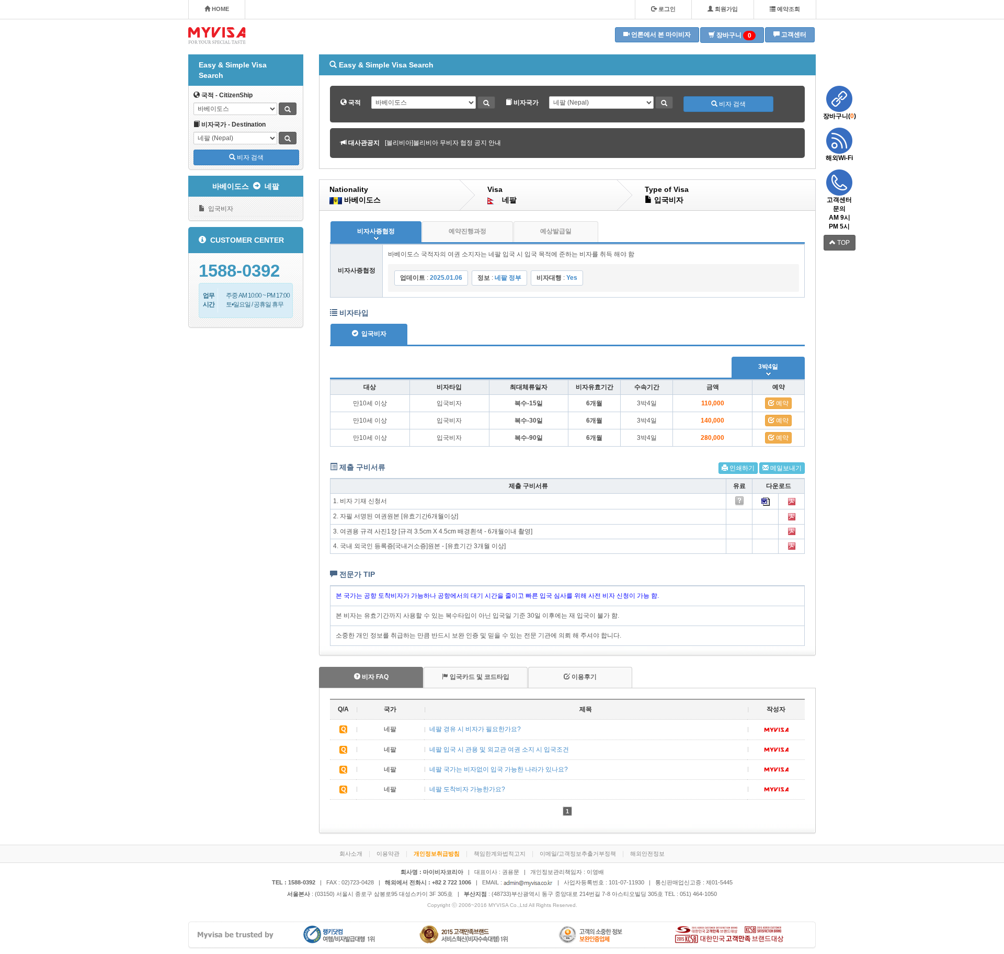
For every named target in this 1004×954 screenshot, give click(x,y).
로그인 (666, 9)
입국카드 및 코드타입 (478, 676)
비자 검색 (249, 157)
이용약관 (388, 853)
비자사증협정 (376, 231)
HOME (219, 9)
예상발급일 (556, 231)
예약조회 (787, 9)
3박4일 (768, 366)
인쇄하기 (741, 468)
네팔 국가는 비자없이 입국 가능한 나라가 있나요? (498, 769)
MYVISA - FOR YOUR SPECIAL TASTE (217, 35)
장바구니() (839, 116)
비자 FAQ (374, 676)
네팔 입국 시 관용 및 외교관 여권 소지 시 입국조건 (499, 749)
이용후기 (583, 676)
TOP (843, 242)
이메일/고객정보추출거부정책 (578, 853)
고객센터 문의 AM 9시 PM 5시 (839, 213)
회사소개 (350, 853)
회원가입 (725, 9)
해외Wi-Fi (839, 158)
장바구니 (733, 35)
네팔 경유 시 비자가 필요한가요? (475, 729)
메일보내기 (785, 468)
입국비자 (219, 208)
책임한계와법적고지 (500, 853)
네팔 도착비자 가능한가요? (467, 789)
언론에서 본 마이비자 (660, 34)
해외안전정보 (647, 853)
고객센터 (793, 34)
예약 (781, 403)
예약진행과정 (467, 231)
